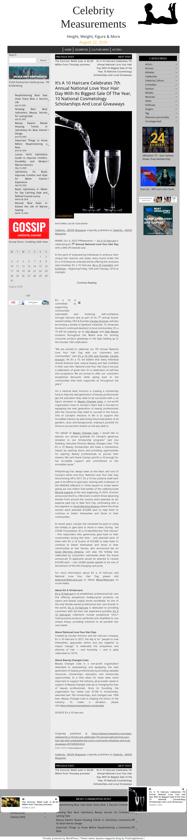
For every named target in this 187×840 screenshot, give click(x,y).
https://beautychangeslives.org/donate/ (82, 705)
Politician (150, 105)
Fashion (149, 88)
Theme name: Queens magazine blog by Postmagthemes (111, 838)
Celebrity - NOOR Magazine (70, 230)
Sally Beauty (111, 331)
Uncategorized (153, 121)
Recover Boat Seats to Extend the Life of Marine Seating (31, 206)
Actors (116, 49)
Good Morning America (86, 506)
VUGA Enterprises (19, 82)
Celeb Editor (81, 224)
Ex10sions (60, 268)
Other (148, 101)
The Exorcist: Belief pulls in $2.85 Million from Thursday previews (40, 803)
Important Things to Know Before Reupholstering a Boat (31, 144)
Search (13, 55)
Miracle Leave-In (64, 492)
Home (68, 49)
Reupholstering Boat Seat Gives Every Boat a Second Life (31, 99)
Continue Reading (87, 282)
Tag (147, 113)
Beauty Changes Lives (90, 401)
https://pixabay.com (76, 748)
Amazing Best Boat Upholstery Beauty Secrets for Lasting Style (31, 112)
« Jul (28, 295)
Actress (149, 68)
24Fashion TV (149, 155)
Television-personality (157, 117)
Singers (149, 109)
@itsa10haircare (105, 579)
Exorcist (145, 189)
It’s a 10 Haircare (64, 593)
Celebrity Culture (154, 80)
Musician (150, 96)
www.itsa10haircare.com (68, 579)
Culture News (100, 49)
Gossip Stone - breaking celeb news (28, 241)
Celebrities (81, 49)
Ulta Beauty (91, 331)
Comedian (150, 84)
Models (149, 92)
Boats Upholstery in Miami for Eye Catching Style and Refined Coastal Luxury (31, 193)
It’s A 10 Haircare (106, 240)
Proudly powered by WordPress (60, 838)
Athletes (149, 72)
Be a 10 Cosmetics (103, 265)
